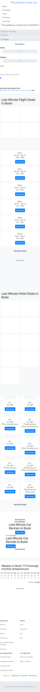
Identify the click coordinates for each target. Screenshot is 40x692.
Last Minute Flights (5, 657)
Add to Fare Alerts (8, 78)
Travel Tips (6, 21)
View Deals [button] (10, 409)
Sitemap (2, 633)
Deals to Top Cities (25, 661)
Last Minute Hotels (5, 666)
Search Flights (20, 70)
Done (37, 66)
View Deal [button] (20, 162)
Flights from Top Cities (26, 657)
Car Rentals (6, 10)
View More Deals (20, 251)
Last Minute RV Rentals (6, 670)
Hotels (4, 14)
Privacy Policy (4, 638)
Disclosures (3, 649)
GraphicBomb (19, 686)
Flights (4, 6)
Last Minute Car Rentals (6, 661)
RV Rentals (6, 17)
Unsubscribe (23, 629)
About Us (2, 624)
